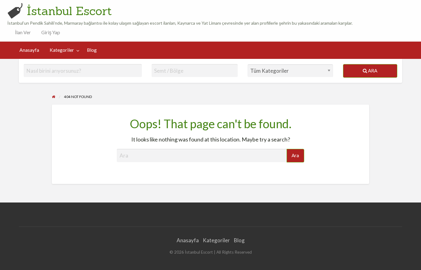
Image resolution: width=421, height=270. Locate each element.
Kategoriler (62, 50)
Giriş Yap (50, 32)
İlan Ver (22, 32)
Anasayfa (29, 50)
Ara (372, 70)
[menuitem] (21, 33)
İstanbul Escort (69, 10)
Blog (92, 50)
